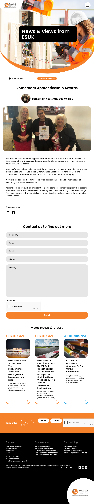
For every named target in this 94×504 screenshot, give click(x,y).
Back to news (18, 78)
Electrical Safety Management (46, 453)
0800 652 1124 (14, 457)
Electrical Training (70, 446)
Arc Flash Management (43, 446)
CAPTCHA (10, 300)
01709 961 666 (14, 459)
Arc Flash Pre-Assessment (44, 448)
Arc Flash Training (70, 448)
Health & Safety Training (73, 451)
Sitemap (63, 467)
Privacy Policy (69, 467)
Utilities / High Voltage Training (75, 453)
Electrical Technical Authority (46, 455)
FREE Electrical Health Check (45, 451)
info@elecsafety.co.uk (18, 461)
